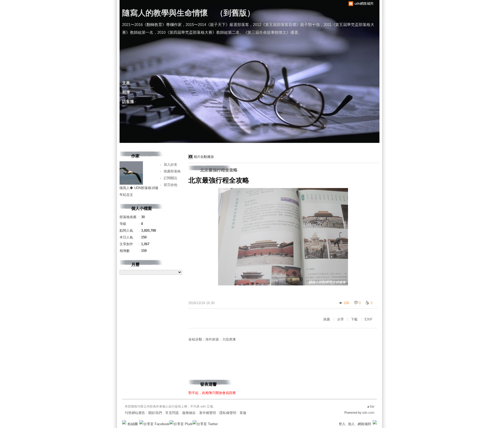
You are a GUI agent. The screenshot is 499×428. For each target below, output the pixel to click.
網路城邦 (364, 424)
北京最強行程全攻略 (219, 170)
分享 (340, 319)
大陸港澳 (229, 339)
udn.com (368, 412)
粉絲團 (133, 424)
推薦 (326, 319)
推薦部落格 (172, 171)
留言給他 (170, 185)
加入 (351, 424)
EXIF (368, 319)
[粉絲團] (124, 422)
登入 (342, 424)
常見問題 (172, 413)
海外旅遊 (212, 339)
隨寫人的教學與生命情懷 (165, 13)
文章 (126, 83)
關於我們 (155, 413)
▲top (370, 406)
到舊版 (235, 13)
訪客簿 (128, 101)
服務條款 (189, 413)
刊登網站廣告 (135, 413)
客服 (243, 413)
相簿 (126, 92)
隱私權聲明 (227, 413)
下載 (354, 319)
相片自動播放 (204, 157)
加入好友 (170, 164)
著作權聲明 (207, 413)
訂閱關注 (170, 178)
